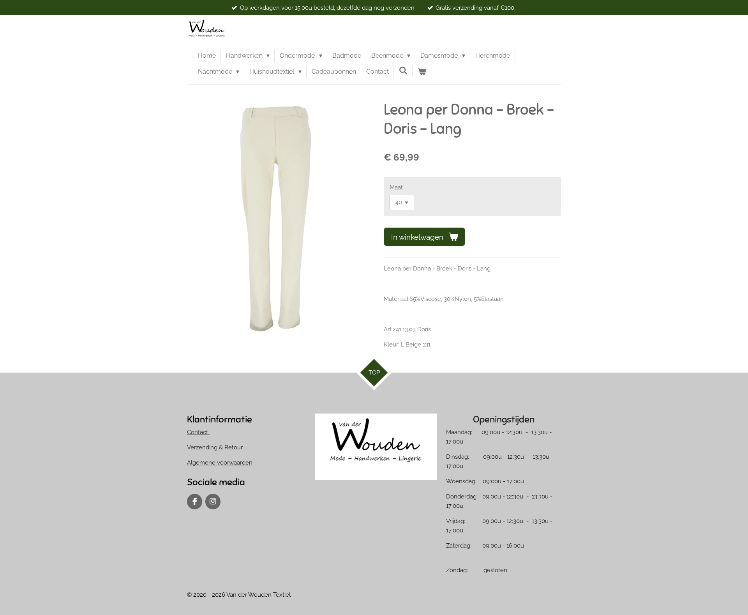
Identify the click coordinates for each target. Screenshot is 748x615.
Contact (198, 432)
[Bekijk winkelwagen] (422, 72)
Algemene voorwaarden (219, 462)
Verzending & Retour (215, 447)
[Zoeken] (403, 70)
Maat (396, 187)
